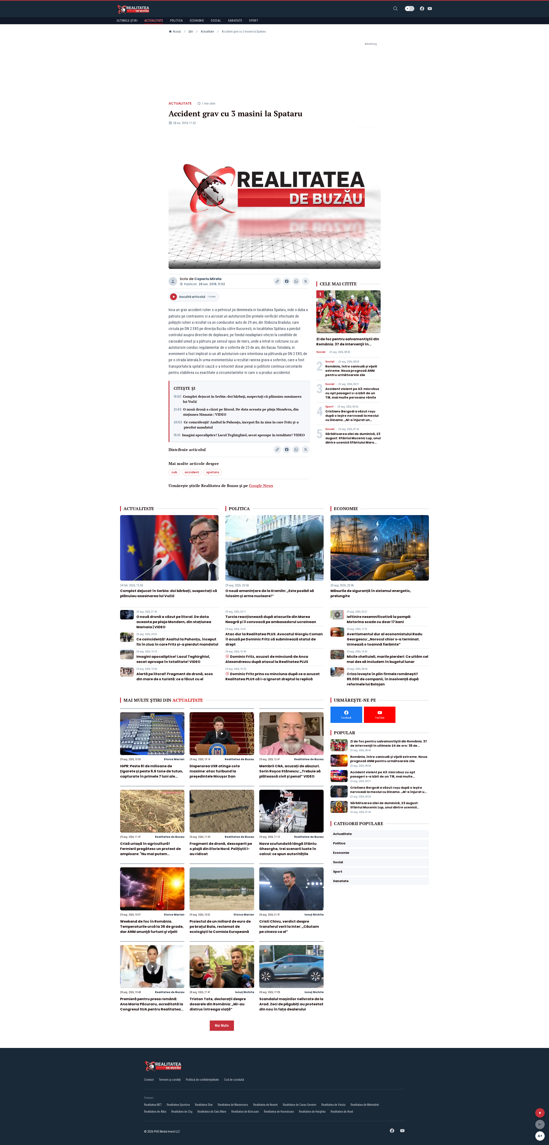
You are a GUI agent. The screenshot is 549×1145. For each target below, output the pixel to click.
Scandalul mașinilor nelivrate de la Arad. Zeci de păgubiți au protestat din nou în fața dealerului (291, 1004)
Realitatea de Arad (342, 1111)
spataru (212, 472)
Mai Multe (222, 1026)
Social (320, 352)
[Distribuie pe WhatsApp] (296, 281)
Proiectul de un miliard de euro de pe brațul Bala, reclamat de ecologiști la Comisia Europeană (220, 926)
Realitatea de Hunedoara (279, 1111)
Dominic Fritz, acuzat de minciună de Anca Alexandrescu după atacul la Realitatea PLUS (266, 659)
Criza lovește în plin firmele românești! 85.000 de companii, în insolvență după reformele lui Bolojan (383, 679)
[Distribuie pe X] (305, 281)
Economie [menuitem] (197, 20)
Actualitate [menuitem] (153, 20)
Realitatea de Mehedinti (365, 1104)
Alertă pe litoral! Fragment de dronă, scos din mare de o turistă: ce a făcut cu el (174, 676)
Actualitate (207, 31)
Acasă (177, 31)
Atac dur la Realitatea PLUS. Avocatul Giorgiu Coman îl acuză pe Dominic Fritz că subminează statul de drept (274, 639)
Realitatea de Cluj (181, 1111)
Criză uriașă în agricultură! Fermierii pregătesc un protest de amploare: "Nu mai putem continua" (150, 851)
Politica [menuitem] (176, 20)
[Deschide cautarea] (395, 8)
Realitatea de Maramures (233, 1104)
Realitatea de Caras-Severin (299, 1104)
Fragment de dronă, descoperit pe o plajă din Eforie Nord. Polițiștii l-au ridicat (221, 848)
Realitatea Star (204, 1104)
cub (174, 472)
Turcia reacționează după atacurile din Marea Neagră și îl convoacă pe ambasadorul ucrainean (270, 619)
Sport (329, 406)
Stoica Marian (174, 759)
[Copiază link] (277, 281)
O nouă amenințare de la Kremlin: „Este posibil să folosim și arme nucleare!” (269, 593)
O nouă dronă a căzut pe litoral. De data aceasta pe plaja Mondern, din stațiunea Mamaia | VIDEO (241, 412)
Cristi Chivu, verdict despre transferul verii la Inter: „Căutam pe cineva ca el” (289, 926)
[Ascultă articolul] (540, 1113)
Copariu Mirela (208, 278)
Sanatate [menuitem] (235, 20)
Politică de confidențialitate (202, 1079)
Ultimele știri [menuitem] (127, 20)
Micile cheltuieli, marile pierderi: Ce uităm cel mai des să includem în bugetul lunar (387, 659)
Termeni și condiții (170, 1079)
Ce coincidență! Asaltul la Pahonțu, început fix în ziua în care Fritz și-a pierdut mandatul (241, 425)
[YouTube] (429, 8)
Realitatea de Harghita (312, 1111)
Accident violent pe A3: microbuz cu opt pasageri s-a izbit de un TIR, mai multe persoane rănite (352, 393)
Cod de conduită (234, 1079)
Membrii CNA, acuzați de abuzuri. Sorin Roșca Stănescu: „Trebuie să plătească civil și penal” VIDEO (290, 771)
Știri (191, 31)
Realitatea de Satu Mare (212, 1111)
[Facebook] (422, 8)
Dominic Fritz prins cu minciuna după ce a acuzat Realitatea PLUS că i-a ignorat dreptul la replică (272, 676)
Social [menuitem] (216, 20)
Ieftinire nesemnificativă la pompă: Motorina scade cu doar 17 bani (379, 619)
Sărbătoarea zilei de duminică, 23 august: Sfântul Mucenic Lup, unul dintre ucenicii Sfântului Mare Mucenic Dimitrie (353, 440)
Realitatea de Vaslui (333, 1104)
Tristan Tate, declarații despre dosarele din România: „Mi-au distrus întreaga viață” (218, 1004)
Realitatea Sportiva (178, 1104)
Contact (149, 1079)
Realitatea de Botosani (245, 1111)
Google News (261, 485)
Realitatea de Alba (155, 1111)
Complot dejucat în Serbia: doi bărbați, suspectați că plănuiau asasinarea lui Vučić (242, 399)
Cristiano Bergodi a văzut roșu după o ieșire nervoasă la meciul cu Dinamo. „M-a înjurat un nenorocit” (352, 417)
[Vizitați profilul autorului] (173, 281)
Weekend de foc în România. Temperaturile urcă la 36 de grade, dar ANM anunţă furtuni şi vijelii (152, 926)
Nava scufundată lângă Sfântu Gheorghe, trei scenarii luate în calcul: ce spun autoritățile (288, 848)
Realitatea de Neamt (265, 1104)
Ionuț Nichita (314, 914)
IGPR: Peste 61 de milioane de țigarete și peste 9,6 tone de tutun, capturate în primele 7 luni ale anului (151, 774)
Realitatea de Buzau (239, 759)
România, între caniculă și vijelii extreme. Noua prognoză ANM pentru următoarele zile (351, 370)
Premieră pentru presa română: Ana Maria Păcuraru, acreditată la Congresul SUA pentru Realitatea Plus (151, 1007)
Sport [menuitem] (253, 20)
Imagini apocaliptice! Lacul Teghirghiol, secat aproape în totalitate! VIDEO (243, 435)
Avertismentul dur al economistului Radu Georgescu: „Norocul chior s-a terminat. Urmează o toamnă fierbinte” (384, 639)
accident (192, 472)
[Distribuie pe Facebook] (287, 281)
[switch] (409, 8)
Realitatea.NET (153, 1104)
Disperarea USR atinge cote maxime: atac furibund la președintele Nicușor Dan (215, 771)
